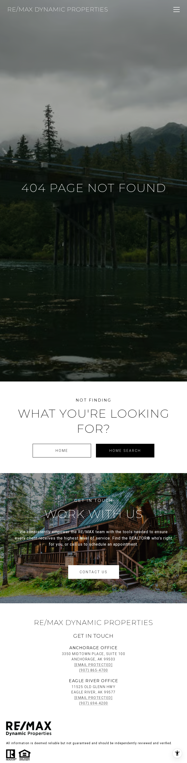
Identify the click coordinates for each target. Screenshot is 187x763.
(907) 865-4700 (93, 670)
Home (62, 451)
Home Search (125, 451)
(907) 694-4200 (93, 703)
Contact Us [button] (94, 572)
